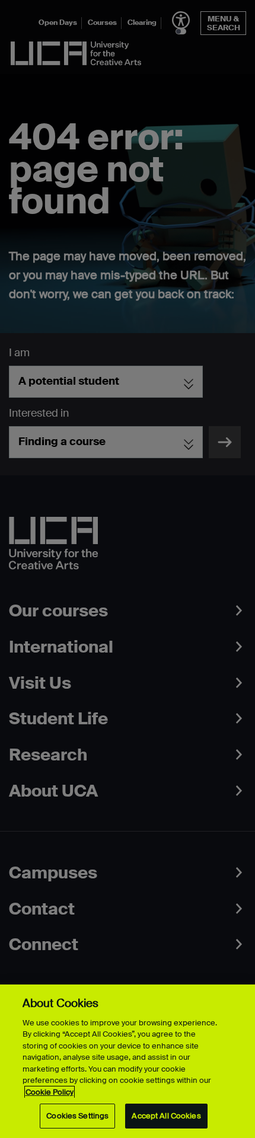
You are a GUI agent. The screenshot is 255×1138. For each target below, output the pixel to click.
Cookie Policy (50, 1092)
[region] (127, 1061)
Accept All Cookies (166, 1116)
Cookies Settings (77, 1116)
